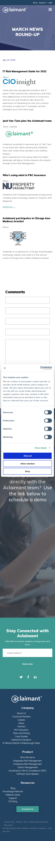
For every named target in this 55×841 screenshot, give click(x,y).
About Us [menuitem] (21, 713)
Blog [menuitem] (35, 3)
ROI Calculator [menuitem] (21, 730)
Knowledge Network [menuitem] (13, 791)
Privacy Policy (9, 822)
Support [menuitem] (42, 3)
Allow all (27, 456)
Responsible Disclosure (39, 822)
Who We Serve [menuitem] (27, 757)
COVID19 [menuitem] (12, 801)
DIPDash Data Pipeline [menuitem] (28, 774)
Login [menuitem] (50, 3)
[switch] (47, 420)
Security (19, 822)
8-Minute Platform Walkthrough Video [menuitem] (21, 743)
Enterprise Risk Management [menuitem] (27, 764)
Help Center (8, 825)
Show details (41, 448)
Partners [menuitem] (21, 726)
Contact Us (27, 809)
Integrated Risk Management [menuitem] (27, 760)
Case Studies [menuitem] (21, 736)
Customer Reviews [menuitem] (21, 716)
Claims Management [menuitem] (27, 767)
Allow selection (27, 463)
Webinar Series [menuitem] (13, 795)
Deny (27, 471)
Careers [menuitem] (21, 720)
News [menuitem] (21, 723)
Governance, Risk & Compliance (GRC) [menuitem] (27, 770)
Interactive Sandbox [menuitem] (21, 740)
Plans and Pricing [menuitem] (21, 733)
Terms (25, 822)
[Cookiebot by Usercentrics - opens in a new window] (40, 368)
